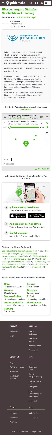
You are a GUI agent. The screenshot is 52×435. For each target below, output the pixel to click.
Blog (11, 362)
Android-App (34, 413)
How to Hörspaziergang (35, 375)
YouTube (13, 422)
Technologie (33, 350)
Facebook (14, 417)
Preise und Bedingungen (34, 332)
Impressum (36, 431)
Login (12, 336)
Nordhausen (34, 302)
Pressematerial (35, 346)
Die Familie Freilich (40, 256)
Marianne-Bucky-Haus (21, 259)
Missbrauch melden (14, 377)
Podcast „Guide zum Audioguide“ (35, 384)
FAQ (30, 362)
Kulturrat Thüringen (26, 17)
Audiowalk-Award (33, 339)
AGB (13, 431)
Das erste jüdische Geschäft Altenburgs (18, 251)
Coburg (8, 308)
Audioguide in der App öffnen (25, 224)
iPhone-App (33, 417)
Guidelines (14, 371)
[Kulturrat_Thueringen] (5, 23)
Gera (7, 284)
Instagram (14, 413)
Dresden (32, 290)
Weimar (8, 290)
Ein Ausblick (36, 267)
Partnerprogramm (17, 367)
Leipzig (31, 284)
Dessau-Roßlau (13, 296)
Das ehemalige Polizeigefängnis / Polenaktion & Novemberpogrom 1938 (25, 253)
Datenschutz (24, 431)
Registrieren (14, 331)
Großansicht (25, 109)
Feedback (33, 401)
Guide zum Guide (33, 368)
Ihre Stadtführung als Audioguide (35, 393)
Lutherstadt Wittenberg (17, 302)
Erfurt (30, 296)
